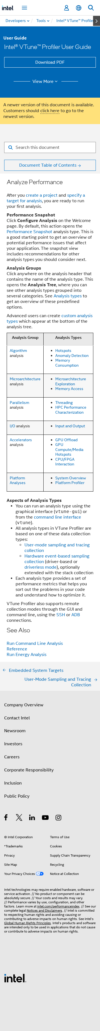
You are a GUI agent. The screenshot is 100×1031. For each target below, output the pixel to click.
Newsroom (15, 731)
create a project (42, 195)
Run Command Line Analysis (35, 643)
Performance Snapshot (29, 232)
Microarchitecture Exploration (70, 381)
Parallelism (19, 402)
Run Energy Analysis (26, 654)
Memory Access (69, 388)
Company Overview (23, 705)
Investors (13, 744)
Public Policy (16, 796)
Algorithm (18, 350)
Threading (64, 402)
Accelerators (21, 439)
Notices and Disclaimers (44, 910)
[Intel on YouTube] (45, 818)
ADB (75, 615)
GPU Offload (66, 439)
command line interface (57, 517)
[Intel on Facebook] (6, 818)
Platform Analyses (18, 480)
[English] (78, 8)
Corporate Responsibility (29, 770)
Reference (17, 649)
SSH (60, 615)
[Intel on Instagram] (58, 818)
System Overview (70, 477)
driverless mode (40, 567)
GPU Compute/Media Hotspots (69, 449)
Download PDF (50, 62)
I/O (12, 425)
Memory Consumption (67, 363)
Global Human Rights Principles (27, 923)
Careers (11, 757)
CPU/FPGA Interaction (64, 462)
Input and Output (70, 425)
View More (43, 81)
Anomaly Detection (72, 355)
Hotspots (63, 350)
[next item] (96, 21)
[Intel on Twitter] (19, 818)
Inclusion (13, 783)
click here (49, 111)
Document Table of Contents (47, 165)
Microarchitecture (25, 378)
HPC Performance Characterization (70, 410)
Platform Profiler (69, 482)
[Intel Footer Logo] (15, 978)
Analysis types (68, 296)
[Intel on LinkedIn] (32, 818)
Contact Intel (17, 718)
